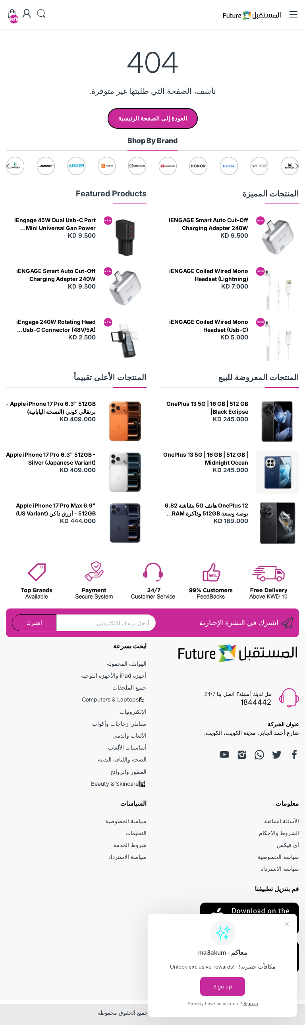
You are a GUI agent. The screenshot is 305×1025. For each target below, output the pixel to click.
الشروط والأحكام (279, 832)
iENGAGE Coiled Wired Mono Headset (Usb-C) (208, 325)
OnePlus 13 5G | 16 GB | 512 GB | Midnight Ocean (205, 458)
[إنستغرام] (242, 755)
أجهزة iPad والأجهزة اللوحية (114, 675)
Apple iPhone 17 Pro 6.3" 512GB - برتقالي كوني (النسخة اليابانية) (51, 407)
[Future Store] (252, 20)
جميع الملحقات (129, 687)
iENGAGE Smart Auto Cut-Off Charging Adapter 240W (208, 224)
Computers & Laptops (110, 699)
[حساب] (26, 14)
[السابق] (8, 166)
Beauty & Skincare (115, 783)
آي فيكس (288, 844)
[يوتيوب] (224, 755)
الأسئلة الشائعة (281, 821)
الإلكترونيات (133, 711)
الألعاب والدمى (129, 735)
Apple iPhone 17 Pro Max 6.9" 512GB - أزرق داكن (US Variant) (56, 509)
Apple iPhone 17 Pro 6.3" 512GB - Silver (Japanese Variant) (51, 458)
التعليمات (136, 832)
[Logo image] (289, 166)
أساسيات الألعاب (127, 747)
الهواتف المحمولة (127, 663)
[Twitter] (277, 755)
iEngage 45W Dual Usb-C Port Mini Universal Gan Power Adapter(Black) (55, 224)
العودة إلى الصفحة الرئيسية (152, 118)
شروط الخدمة (130, 844)
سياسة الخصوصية (278, 856)
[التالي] (297, 166)
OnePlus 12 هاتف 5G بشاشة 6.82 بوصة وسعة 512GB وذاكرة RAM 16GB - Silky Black (206, 509)
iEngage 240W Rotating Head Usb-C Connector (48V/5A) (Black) (56, 325)
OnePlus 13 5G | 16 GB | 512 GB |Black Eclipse (207, 407)
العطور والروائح (128, 771)
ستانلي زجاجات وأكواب (119, 723)
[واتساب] (259, 755)
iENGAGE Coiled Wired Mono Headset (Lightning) (208, 274)
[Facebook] (294, 755)
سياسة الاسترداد (280, 868)
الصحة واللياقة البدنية (122, 759)
